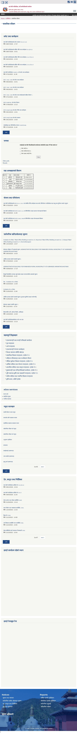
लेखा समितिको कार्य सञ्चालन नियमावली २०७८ (14, 530)
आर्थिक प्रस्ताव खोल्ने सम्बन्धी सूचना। (12, 259)
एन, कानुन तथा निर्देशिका (10, 704)
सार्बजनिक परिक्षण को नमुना (9, 428)
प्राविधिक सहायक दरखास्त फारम (11, 423)
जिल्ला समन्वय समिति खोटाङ (15, 352)
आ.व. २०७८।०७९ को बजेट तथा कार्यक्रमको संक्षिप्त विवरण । (18, 95)
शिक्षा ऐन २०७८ (7, 515)
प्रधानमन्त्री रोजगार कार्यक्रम (15, 349)
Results (5, 163)
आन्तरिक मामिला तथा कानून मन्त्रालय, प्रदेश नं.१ (21, 367)
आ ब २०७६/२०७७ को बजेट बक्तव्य (11, 117)
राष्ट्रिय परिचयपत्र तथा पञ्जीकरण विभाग (18, 358)
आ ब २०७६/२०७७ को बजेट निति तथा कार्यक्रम (14, 110)
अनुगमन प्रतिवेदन (7, 439)
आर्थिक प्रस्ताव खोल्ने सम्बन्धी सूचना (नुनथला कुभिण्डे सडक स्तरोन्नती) (20, 297)
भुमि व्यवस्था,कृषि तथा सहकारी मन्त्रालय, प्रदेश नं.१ (22, 373)
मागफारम (5, 445)
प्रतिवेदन (8, 18)
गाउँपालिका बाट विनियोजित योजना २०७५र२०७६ (14, 125)
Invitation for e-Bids (9, 289)
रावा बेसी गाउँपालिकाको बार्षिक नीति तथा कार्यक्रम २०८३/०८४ (17, 49)
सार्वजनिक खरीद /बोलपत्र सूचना (12, 701)
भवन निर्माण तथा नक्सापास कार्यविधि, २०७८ (13, 507)
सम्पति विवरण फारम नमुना (9, 412)
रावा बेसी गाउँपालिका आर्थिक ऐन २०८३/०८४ (13, 485)
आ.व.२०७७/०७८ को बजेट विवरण (11, 102)
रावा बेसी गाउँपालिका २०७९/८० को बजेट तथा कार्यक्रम (16, 72)
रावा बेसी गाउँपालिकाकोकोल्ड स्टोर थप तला (13, 319)
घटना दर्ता (5, 394)
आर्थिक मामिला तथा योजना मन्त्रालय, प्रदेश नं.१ (20, 364)
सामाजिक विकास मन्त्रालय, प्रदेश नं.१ (18, 355)
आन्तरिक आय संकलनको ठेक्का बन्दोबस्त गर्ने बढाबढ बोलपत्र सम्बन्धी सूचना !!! (45, 15)
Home (3, 18)
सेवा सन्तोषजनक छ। (26, 151)
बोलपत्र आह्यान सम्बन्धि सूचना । (11, 304)
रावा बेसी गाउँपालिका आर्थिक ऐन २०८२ (12, 492)
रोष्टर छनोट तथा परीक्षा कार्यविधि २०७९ (12, 500)
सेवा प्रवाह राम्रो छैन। (26, 153)
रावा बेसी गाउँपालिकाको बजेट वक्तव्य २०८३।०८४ (15, 42)
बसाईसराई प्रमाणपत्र (8, 450)
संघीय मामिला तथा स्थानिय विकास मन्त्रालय (19, 376)
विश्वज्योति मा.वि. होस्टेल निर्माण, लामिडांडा (13, 312)
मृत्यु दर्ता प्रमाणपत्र (8, 461)
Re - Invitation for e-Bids (10, 281)
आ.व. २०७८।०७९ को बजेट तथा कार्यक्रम (13, 80)
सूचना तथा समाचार (8, 698)
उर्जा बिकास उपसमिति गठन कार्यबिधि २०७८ (13, 523)
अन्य (6, 132)
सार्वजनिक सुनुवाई (46, 704)
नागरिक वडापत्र (7, 399)
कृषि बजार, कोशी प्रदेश (13, 379)
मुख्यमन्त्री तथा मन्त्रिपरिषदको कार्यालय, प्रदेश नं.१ (21, 370)
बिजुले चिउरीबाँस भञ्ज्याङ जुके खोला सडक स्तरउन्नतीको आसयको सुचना (20, 274)
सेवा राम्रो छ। (24, 148)
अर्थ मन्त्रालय (10, 346)
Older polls (6, 161)
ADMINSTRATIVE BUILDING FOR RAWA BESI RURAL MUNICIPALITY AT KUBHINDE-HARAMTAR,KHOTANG (36, 266)
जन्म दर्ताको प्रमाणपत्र (8, 456)
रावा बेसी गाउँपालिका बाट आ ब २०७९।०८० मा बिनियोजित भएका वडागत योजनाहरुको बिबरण (24, 211)
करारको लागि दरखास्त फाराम (10, 417)
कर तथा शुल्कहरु (8, 707)
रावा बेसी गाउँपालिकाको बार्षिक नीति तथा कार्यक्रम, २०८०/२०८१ (18, 64)
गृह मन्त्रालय (10, 343)
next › (42, 466)
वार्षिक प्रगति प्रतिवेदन (47, 698)
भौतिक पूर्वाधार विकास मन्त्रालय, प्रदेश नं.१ (19, 361)
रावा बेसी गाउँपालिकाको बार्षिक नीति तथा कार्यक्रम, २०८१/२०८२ (18, 57)
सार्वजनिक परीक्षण (46, 707)
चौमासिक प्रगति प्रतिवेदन (48, 701)
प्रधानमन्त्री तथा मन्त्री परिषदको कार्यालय (19, 340)
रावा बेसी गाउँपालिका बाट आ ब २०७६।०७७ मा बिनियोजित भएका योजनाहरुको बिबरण (23, 218)
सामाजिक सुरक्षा (7, 396)
